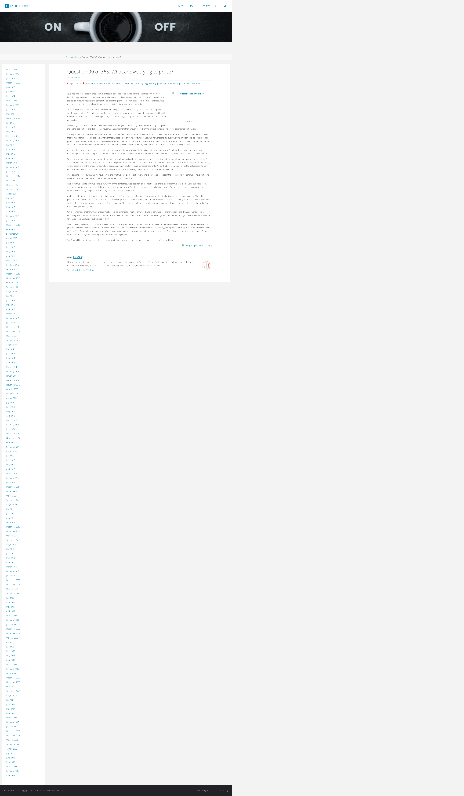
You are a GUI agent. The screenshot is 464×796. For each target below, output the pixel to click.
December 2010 (13, 526)
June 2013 (10, 407)
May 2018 (10, 154)
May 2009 (10, 606)
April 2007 (10, 713)
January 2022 (12, 109)
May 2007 (10, 709)
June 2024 (10, 96)
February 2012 (12, 478)
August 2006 (11, 748)
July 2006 (10, 753)
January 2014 (12, 376)
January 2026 (12, 78)
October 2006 (12, 740)
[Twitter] (225, 6)
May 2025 (10, 87)
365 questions (92, 83)
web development (194, 83)
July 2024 (10, 91)
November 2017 (13, 180)
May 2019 (10, 131)
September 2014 (13, 340)
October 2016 (12, 229)
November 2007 (13, 682)
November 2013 (13, 384)
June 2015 (10, 300)
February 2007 (12, 722)
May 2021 (10, 114)
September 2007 (13, 691)
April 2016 (10, 256)
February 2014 (12, 371)
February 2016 (12, 265)
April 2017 (10, 211)
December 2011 (13, 487)
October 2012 (12, 442)
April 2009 (10, 611)
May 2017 (10, 207)
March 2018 (11, 162)
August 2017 (11, 193)
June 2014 (10, 353)
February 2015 (12, 318)
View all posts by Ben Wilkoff (80, 270)
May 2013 (10, 411)
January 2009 (12, 624)
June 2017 (10, 202)
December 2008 (13, 629)
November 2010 (13, 531)
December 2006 (13, 731)
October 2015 (12, 282)
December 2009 (13, 580)
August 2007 (11, 695)
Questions (74, 57)
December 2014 (13, 327)
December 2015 (13, 273)
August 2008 (11, 642)
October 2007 (12, 686)
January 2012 (12, 482)
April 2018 (10, 158)
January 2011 (12, 522)
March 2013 (11, 420)
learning (152, 83)
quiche (166, 83)
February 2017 (12, 216)
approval (118, 83)
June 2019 (10, 127)
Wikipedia (194, 121)
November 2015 (13, 278)
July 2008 (10, 646)
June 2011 (10, 513)
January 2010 (12, 575)
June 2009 (10, 602)
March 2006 (11, 766)
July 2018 (10, 145)
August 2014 (11, 344)
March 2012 (11, 473)
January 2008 (12, 673)
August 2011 (11, 504)
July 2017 (10, 198)
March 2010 (11, 566)
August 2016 (11, 238)
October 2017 (12, 185)
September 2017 (13, 189)
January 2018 (12, 171)
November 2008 (13, 633)
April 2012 (10, 469)
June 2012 (10, 460)
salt (184, 83)
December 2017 (13, 176)
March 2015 (11, 313)
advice (102, 83)
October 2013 (12, 389)
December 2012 (13, 433)
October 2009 (12, 589)
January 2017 (12, 220)
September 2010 (13, 540)
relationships (175, 83)
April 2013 (10, 415)
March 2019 (11, 136)
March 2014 (11, 367)
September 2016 (13, 234)
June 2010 (10, 553)
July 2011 (10, 509)
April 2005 (10, 775)
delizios (134, 83)
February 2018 (12, 167)
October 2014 (12, 336)
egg (146, 83)
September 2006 (13, 744)
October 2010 (12, 535)
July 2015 (10, 296)
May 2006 (10, 762)
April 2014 (10, 362)
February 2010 (12, 571)
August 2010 (11, 544)
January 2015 (12, 322)
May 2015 (10, 304)
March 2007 (11, 717)
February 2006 (12, 771)
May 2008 (10, 655)
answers (109, 83)
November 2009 (13, 584)
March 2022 (11, 100)
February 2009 (12, 620)
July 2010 (10, 549)
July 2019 (10, 123)
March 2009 (11, 615)
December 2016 (13, 225)
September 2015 (13, 287)
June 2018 (10, 149)
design (141, 83)
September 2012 (13, 447)
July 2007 (10, 700)
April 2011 (10, 518)
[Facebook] (221, 6)
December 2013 (13, 380)
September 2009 (13, 593)
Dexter (109, 203)
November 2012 (13, 438)
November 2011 (13, 491)
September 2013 (13, 393)
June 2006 (10, 757)
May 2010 (10, 558)
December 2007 (13, 677)
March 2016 (11, 260)
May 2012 (10, 464)
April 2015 (10, 309)
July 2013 (10, 402)
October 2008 (12, 637)
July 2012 (10, 455)
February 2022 (12, 105)
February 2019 (12, 140)
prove (159, 83)
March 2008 (11, 664)
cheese (126, 83)
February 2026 (12, 74)
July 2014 (10, 349)
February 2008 (12, 669)
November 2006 (13, 735)
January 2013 (12, 429)
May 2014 (10, 358)
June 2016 (10, 247)
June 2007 (10, 704)
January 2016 (12, 269)
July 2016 (10, 242)
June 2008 (10, 651)
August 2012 (11, 451)
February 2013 (12, 424)
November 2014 (13, 331)
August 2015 (11, 291)
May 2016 (10, 251)
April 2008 (10, 660)
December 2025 (13, 82)
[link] (215, 6)
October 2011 (12, 495)
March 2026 (11, 69)
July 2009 (10, 598)
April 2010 (10, 562)
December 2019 (13, 118)
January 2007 (12, 726)
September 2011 (13, 500)
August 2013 (11, 398)
